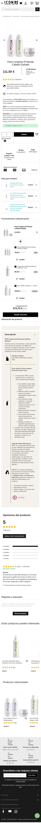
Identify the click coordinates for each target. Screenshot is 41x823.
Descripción (20, 334)
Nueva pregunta (20, 613)
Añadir (24, 134)
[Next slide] (37, 40)
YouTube (9, 811)
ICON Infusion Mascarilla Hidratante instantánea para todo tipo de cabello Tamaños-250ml (18, 207)
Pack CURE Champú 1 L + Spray (27, 285)
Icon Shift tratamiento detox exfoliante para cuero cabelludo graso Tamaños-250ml (18, 196)
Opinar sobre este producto (14, 536)
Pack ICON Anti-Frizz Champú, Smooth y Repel (26, 247)
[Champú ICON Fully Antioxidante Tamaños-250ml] (6, 185)
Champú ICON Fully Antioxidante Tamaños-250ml (17, 185)
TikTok (21, 811)
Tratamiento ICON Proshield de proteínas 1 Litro (26, 267)
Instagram (15, 811)
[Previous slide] (3, 40)
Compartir (5, 141)
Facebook (3, 811)
